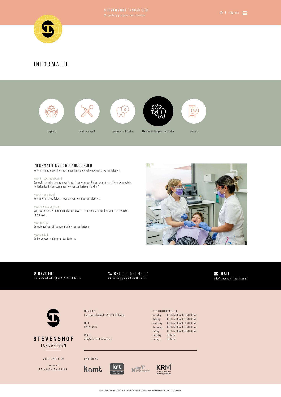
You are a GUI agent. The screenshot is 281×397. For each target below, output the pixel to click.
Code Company (176, 390)
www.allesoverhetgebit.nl (48, 178)
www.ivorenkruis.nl (44, 194)
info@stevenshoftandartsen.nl (230, 278)
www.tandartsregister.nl (47, 206)
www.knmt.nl (41, 234)
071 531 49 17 (90, 327)
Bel (130, 273)
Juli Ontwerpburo (158, 390)
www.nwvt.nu (41, 222)
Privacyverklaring (53, 369)
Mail (224, 273)
